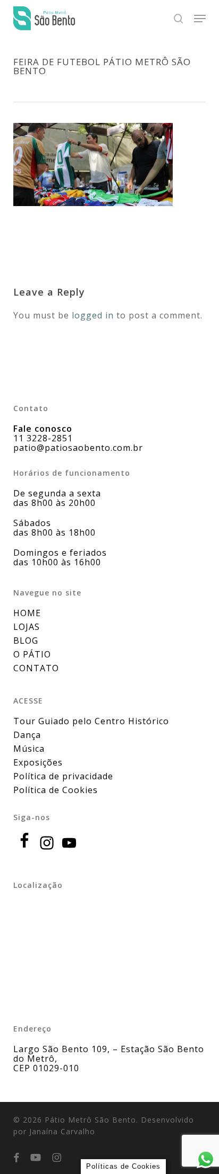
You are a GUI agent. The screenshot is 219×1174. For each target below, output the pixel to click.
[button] (200, 18)
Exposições (38, 762)
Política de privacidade (63, 776)
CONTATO (36, 668)
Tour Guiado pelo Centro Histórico (91, 721)
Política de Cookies (55, 790)
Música (29, 748)
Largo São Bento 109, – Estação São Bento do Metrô (108, 1053)
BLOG (25, 640)
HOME (27, 613)
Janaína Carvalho (62, 1131)
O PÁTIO (32, 654)
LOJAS (26, 627)
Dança (27, 735)
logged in (93, 315)
